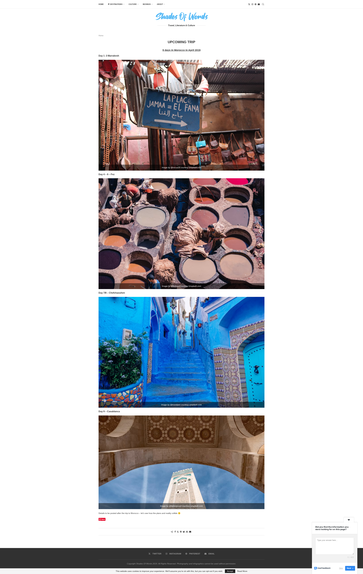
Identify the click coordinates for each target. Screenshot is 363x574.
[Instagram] (252, 4)
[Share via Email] (190, 532)
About (160, 4)
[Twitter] (249, 4)
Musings (147, 4)
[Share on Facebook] (175, 532)
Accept (230, 571)
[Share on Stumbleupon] (187, 532)
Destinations (116, 4)
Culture (133, 4)
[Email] (259, 4)
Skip (341, 568)
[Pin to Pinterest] (181, 532)
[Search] (263, 4)
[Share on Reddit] (184, 532)
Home (101, 4)
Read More (242, 571)
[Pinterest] (255, 4)
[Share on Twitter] (178, 532)
